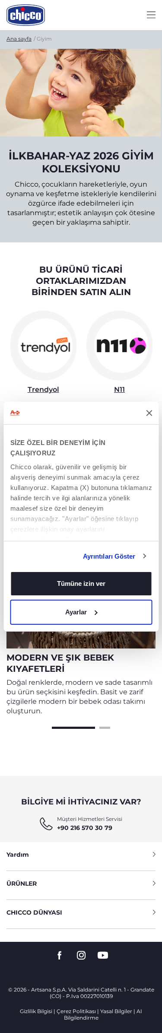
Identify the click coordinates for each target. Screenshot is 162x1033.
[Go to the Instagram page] (81, 955)
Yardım (17, 854)
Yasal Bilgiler (116, 1011)
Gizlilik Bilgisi (36, 1011)
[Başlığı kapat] (149, 413)
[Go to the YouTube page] (103, 955)
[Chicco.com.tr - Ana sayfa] (25, 15)
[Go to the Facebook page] (59, 955)
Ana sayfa (19, 38)
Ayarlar (76, 612)
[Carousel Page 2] (104, 727)
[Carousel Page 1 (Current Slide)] (73, 727)
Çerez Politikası (76, 1011)
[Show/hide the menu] (151, 15)
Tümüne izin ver (81, 583)
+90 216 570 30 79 (84, 828)
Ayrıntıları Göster (109, 556)
